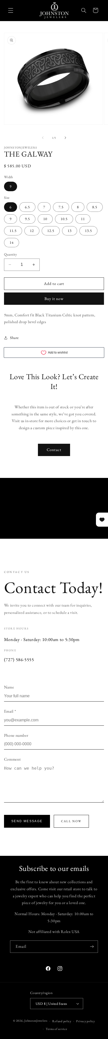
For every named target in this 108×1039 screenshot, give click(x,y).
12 (32, 230)
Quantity (10, 254)
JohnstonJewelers (35, 1021)
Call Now (71, 821)
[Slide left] (42, 137)
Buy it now (54, 298)
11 (83, 218)
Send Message (27, 821)
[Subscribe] (92, 947)
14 (12, 242)
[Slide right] (65, 137)
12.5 (50, 230)
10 (45, 218)
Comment (12, 759)
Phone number (16, 735)
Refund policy (61, 1021)
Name (9, 687)
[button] (10, 10)
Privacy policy (85, 1021)
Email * (10, 711)
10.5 (64, 218)
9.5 (27, 218)
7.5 (61, 207)
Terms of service (56, 1029)
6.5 (27, 207)
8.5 (94, 207)
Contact (54, 449)
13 (70, 230)
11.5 (13, 230)
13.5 (88, 230)
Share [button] (14, 337)
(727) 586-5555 (19, 659)
